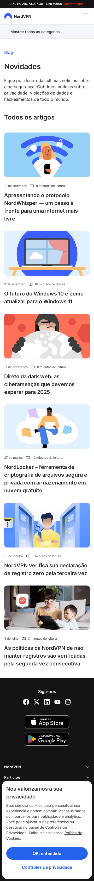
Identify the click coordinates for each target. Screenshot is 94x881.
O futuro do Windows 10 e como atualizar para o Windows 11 (44, 298)
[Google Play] (47, 739)
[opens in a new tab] (26, 702)
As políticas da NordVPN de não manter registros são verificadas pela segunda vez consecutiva (44, 656)
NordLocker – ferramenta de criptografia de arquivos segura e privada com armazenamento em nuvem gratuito (45, 479)
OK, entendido (47, 853)
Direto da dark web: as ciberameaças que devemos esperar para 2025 (39, 384)
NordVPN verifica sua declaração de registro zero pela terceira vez (45, 569)
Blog (8, 52)
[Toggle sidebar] (85, 16)
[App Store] (47, 721)
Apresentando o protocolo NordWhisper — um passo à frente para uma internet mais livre (41, 207)
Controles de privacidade (47, 867)
